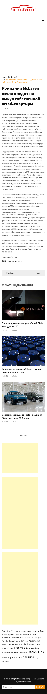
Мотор (14, 257)
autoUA (14, 330)
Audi (4, 630)
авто (16, 652)
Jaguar (17, 635)
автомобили (23, 652)
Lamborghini (27, 634)
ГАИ (26, 644)
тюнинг (5, 661)
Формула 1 (19, 647)
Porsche (5, 641)
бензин (4, 658)
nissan (28, 637)
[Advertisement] (23, 47)
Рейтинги (10, 648)
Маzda (4, 648)
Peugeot (38, 638)
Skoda (18, 641)
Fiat (38, 631)
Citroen (29, 631)
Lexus (34, 634)
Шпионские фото (32, 648)
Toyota (24, 640)
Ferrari (34, 631)
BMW (10, 630)
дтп (18, 657)
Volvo (4, 644)
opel (33, 638)
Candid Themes (24, 681)
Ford (42, 631)
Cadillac (16, 631)
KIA (21, 634)
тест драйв (38, 658)
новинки (27, 657)
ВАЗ (22, 644)
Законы (31, 644)
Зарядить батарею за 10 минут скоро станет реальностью (21, 370)
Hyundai (11, 634)
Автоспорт (16, 644)
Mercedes (6, 637)
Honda (4, 634)
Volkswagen (34, 640)
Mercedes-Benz (18, 637)
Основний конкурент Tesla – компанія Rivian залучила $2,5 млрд (22, 416)
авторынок (17, 261)
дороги (11, 657)
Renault (12, 641)
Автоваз (9, 644)
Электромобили (7, 652)
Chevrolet (22, 631)
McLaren (7, 261)
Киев (37, 644)
